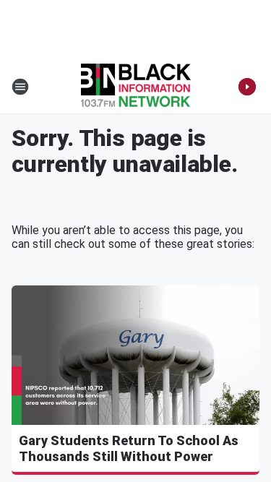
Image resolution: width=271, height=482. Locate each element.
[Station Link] (136, 87)
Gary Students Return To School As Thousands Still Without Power (128, 448)
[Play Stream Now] (247, 86)
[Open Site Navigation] (20, 86)
